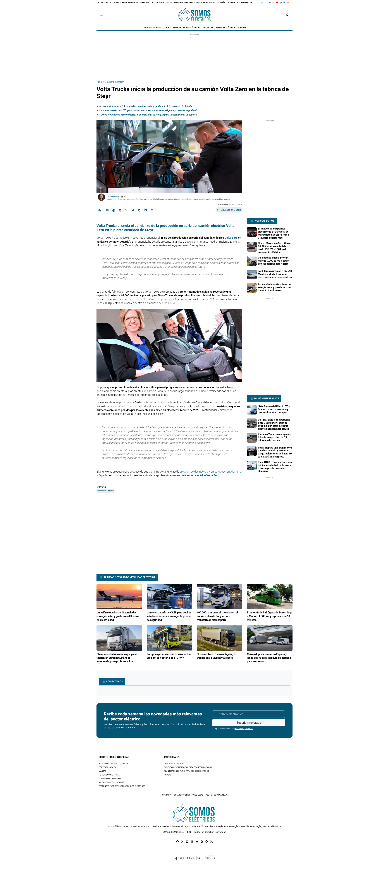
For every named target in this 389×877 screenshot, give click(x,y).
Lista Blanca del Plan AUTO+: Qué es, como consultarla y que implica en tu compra (274, 409)
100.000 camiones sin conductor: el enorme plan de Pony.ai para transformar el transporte (148, 114)
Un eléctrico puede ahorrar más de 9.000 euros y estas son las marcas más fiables (273, 260)
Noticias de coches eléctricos (113, 763)
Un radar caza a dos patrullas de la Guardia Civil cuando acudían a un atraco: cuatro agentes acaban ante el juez (274, 424)
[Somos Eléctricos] (194, 15)
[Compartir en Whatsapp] (152, 210)
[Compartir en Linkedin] (145, 210)
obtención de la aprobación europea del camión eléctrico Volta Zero (177, 475)
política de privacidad (243, 729)
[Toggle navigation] (101, 15)
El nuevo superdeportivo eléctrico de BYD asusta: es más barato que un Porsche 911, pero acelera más (273, 233)
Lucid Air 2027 (233, 2)
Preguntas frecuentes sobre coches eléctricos (122, 786)
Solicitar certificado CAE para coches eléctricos (188, 767)
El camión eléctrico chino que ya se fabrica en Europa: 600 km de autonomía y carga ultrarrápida (116, 658)
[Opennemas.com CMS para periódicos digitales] (194, 860)
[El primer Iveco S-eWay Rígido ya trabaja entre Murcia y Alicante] (219, 638)
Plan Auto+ (246, 2)
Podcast (168, 775)
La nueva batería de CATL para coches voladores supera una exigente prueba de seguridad (147, 110)
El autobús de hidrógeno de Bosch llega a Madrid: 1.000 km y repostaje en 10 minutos (269, 616)
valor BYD (133, 2)
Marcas (102, 771)
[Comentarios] (100, 210)
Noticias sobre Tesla (109, 775)
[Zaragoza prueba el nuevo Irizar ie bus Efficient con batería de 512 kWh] (169, 638)
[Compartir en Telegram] (139, 210)
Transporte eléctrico (105, 491)
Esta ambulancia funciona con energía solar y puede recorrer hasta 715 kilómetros (275, 287)
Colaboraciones (182, 795)
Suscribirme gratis (248, 722)
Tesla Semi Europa (118, 2)
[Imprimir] (113, 210)
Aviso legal (197, 795)
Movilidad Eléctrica (114, 82)
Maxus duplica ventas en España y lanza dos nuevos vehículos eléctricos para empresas (269, 658)
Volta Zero (231, 237)
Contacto (167, 795)
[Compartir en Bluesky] (133, 210)
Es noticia (103, 2)
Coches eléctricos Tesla (110, 779)
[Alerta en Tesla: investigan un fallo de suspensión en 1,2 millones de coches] (252, 437)
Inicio (99, 82)
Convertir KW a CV (107, 767)
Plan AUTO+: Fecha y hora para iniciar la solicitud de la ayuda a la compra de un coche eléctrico (275, 467)
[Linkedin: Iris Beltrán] (121, 196)
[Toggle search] (287, 15)
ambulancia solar (193, 2)
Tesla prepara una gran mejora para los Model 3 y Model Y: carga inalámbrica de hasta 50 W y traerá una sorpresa (275, 452)
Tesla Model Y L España (214, 2)
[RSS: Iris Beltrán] (124, 196)
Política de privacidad (216, 795)
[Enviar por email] (107, 210)
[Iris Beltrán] (101, 197)
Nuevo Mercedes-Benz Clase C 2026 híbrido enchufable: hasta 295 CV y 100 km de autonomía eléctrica (274, 248)
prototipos (163, 402)
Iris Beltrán (113, 196)
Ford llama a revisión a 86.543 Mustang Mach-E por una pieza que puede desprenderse (275, 274)
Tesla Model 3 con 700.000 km (169, 2)
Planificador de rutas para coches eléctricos (186, 771)
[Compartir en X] (126, 210)
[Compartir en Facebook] (120, 210)
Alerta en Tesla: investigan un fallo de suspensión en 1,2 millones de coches (274, 437)
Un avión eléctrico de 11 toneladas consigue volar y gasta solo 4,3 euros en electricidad (146, 106)
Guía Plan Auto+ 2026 (174, 763)
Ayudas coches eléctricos (111, 782)
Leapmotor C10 (146, 2)
